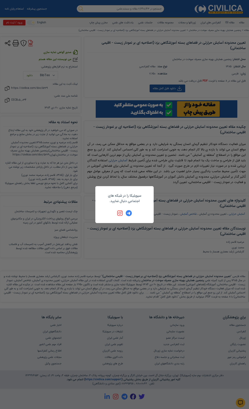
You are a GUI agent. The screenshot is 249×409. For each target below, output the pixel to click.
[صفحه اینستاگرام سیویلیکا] (120, 213)
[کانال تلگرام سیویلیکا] (129, 213)
